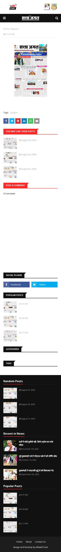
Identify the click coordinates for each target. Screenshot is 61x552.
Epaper (14, 28)
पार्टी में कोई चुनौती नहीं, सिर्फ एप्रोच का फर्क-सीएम (36, 443)
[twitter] (44, 284)
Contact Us (40, 541)
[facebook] (16, 284)
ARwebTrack (42, 547)
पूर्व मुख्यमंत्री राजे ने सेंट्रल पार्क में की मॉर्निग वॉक (38, 456)
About (29, 541)
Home (6, 28)
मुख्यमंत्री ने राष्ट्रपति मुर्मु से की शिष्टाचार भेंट (36, 470)
